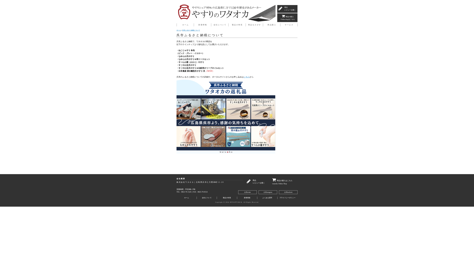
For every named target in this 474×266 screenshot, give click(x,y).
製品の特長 (227, 198)
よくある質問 (267, 198)
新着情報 (247, 198)
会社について (207, 198)
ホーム (186, 198)
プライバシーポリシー (287, 198)
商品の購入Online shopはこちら (288, 18)
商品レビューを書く (290, 9)
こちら (247, 77)
